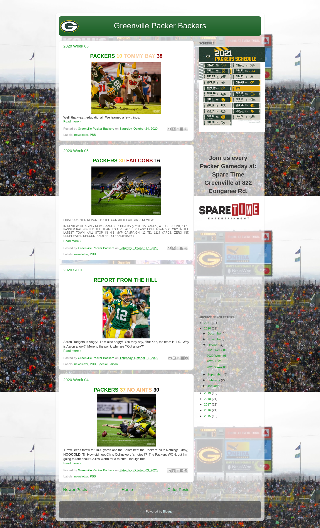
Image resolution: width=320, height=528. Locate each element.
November (215, 339)
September (215, 374)
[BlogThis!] (173, 129)
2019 (208, 393)
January (213, 385)
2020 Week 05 (76, 151)
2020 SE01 (73, 270)
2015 (208, 416)
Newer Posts (75, 489)
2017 (208, 404)
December (215, 333)
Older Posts (178, 489)
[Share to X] (177, 129)
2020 (208, 328)
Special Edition (108, 364)
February (214, 380)
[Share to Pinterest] (186, 129)
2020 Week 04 (76, 380)
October (213, 345)
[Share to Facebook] (182, 129)
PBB (93, 134)
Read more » (72, 121)
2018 (208, 399)
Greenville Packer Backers (160, 25)
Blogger (168, 511)
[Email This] (169, 129)
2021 (208, 322)
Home (127, 489)
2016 (208, 410)
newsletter (81, 134)
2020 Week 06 (76, 46)
